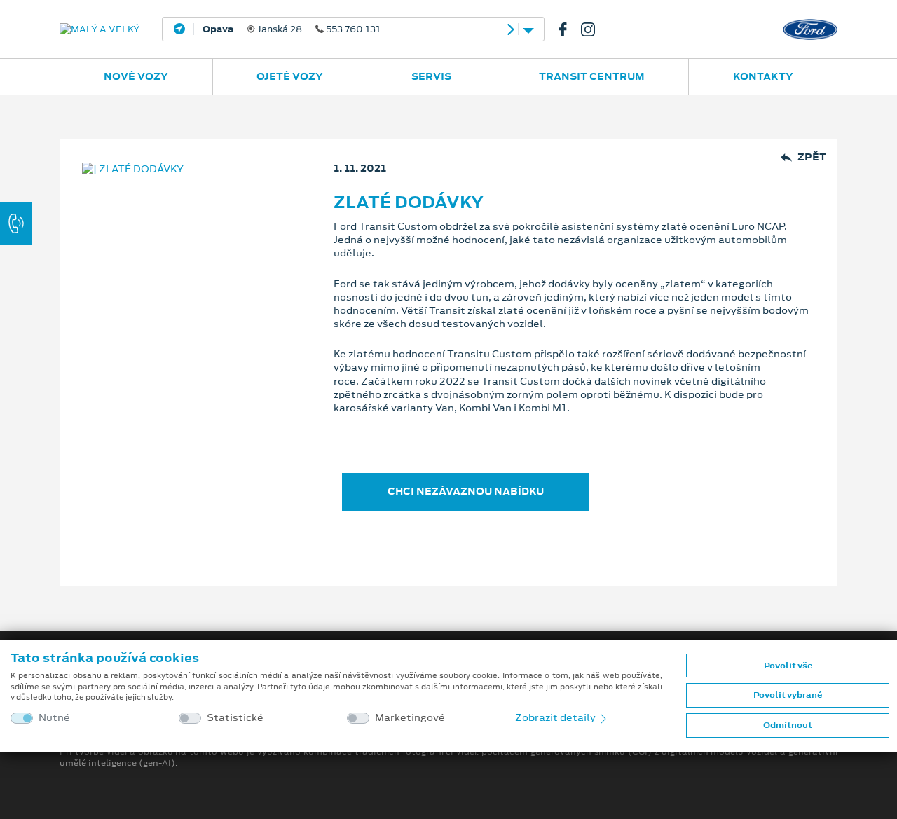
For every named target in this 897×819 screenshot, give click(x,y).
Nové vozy (136, 76)
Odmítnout (787, 725)
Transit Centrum (592, 76)
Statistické (235, 717)
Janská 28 (292, 29)
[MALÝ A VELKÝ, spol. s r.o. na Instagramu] (593, 29)
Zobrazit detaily (556, 717)
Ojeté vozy (289, 76)
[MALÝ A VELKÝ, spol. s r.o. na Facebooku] (568, 29)
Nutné (54, 717)
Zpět (811, 157)
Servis (431, 76)
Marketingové (410, 717)
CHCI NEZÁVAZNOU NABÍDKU (466, 491)
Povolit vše (788, 665)
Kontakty (763, 76)
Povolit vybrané (787, 695)
